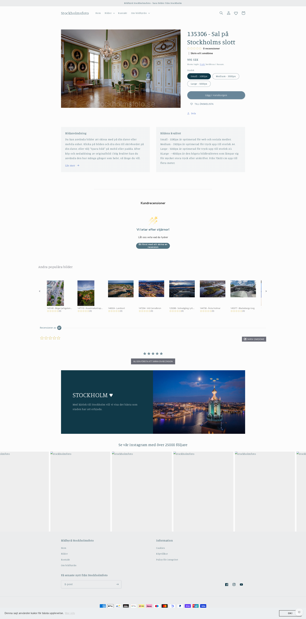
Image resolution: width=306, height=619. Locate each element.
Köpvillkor (162, 553)
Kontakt (65, 559)
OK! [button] (290, 613)
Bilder (64, 553)
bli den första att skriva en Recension (153, 361)
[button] (109, 13)
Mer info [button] (70, 613)
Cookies (160, 548)
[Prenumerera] (117, 584)
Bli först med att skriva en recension (153, 246)
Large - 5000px (199, 83)
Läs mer (70, 165)
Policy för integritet (167, 559)
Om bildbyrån (69, 565)
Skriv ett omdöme (202, 53)
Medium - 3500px (226, 76)
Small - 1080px (199, 76)
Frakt (202, 64)
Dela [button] (193, 113)
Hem (63, 548)
